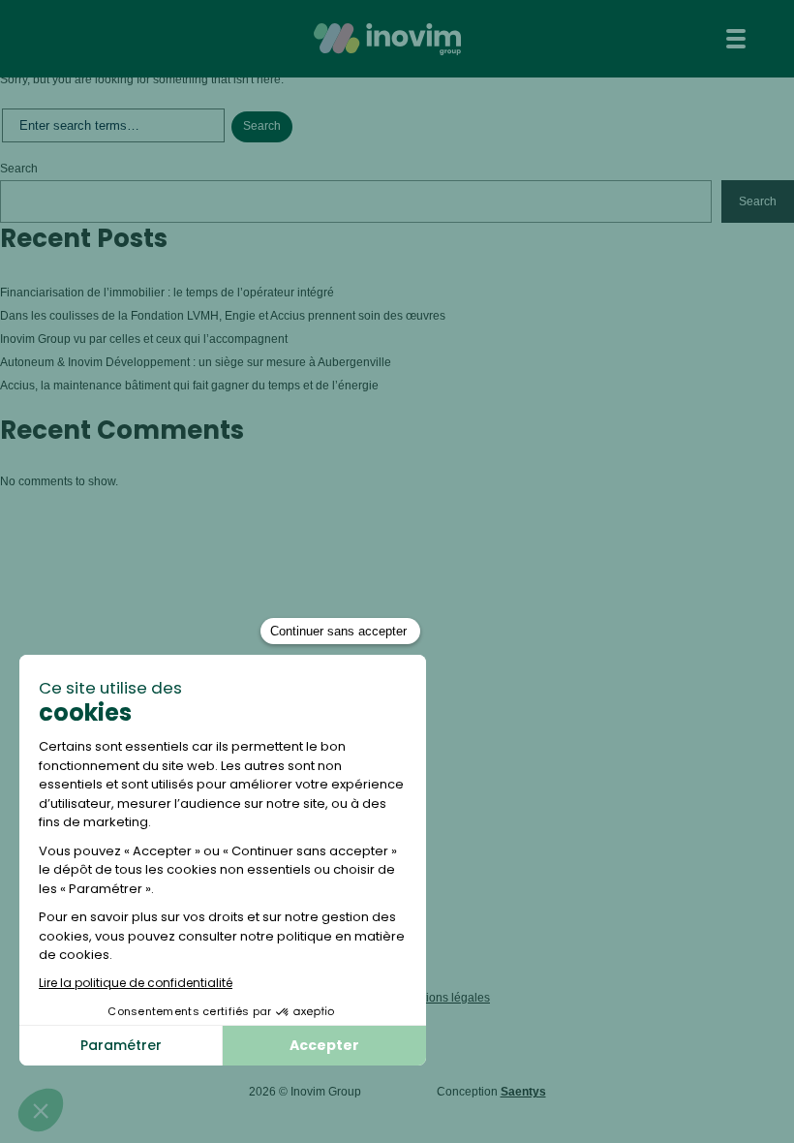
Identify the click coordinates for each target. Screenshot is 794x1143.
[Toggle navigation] (736, 38)
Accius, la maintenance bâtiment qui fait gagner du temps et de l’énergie (189, 385)
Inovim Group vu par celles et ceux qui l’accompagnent (145, 339)
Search (19, 168)
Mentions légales (445, 997)
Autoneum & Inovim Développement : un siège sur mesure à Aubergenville (195, 362)
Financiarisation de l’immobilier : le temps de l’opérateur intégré (167, 292)
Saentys (523, 1091)
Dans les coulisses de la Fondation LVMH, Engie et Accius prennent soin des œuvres (224, 316)
